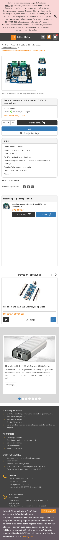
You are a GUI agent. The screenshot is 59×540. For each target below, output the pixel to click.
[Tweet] (28, 186)
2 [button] (23, 399)
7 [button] (39, 399)
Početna (5, 44)
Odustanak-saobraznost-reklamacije (22, 440)
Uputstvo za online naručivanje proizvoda (23, 458)
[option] (19, 73)
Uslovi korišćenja (13, 445)
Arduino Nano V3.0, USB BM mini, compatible (24, 306)
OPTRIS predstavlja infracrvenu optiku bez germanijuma (29, 413)
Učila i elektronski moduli (31, 44)
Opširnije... (10, 384)
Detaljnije (30, 319)
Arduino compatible (9, 47)
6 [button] (36, 399)
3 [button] (26, 399)
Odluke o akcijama (14, 442)
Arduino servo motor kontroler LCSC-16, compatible (29, 205)
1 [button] (19, 399)
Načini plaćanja (12, 460)
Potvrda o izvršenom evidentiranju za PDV (24, 469)
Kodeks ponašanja (14, 437)
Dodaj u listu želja (29, 133)
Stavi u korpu (35, 122)
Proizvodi (14, 44)
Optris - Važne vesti (15, 422)
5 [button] (33, 399)
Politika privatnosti (14, 448)
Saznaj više (27, 536)
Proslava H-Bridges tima (16, 416)
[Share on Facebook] (24, 186)
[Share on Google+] (32, 186)
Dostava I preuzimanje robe (18, 463)
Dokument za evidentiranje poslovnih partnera (26, 466)
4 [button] (29, 399)
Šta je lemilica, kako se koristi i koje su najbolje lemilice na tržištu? (31, 426)
